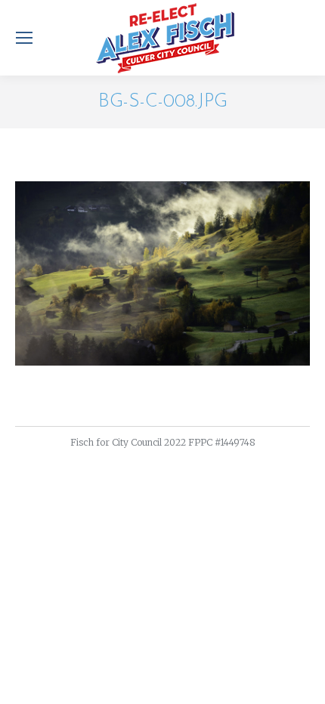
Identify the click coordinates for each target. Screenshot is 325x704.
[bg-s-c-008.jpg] (162, 273)
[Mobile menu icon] (24, 38)
